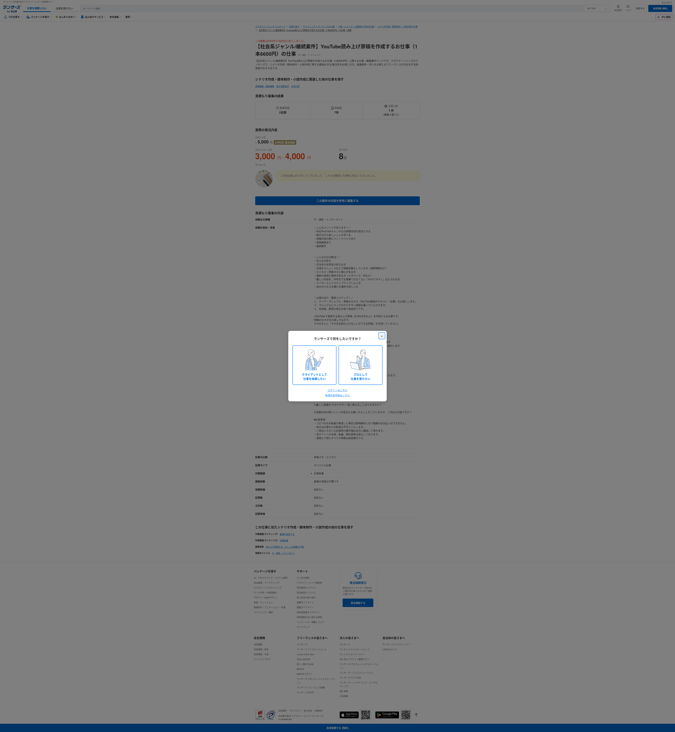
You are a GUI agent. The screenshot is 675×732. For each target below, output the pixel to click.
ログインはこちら (337, 390)
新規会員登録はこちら (337, 395)
